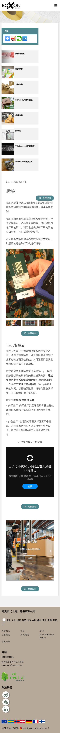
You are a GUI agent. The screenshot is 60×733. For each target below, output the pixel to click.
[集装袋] (20, 139)
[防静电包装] (20, 62)
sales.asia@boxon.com (12, 665)
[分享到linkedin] (24, 38)
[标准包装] (20, 124)
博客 (22, 631)
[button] (9, 283)
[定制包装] (20, 93)
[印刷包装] (20, 77)
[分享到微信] (19, 38)
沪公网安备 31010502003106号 (35, 728)
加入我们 (24, 634)
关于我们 (6, 631)
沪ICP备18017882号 (10, 728)
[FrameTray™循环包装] (20, 108)
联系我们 (6, 634)
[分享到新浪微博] (13, 38)
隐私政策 (6, 641)
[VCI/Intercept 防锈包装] (20, 154)
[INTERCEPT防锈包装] (20, 170)
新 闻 (42, 631)
